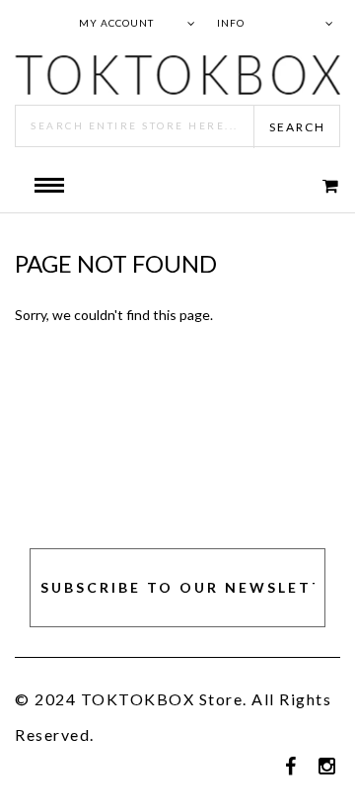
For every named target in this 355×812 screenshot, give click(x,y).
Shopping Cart (317, 185)
